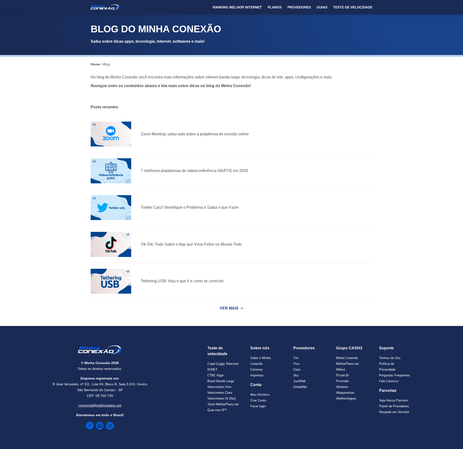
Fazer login (258, 406)
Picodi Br (342, 375)
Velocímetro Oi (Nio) (221, 398)
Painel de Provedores (394, 406)
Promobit (342, 381)
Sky (296, 375)
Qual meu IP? (217, 410)
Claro (296, 369)
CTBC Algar (215, 375)
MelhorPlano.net (347, 364)
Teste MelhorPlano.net (223, 404)
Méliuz (340, 369)
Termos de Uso (389, 358)
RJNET (212, 369)
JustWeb (299, 381)
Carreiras (256, 369)
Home (95, 64)
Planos (275, 7)
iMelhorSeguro (346, 398)
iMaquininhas (345, 392)
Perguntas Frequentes (394, 375)
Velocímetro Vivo (219, 387)
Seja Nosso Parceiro (393, 400)
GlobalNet (300, 387)
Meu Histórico (260, 394)
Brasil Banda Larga (220, 381)
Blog (106, 64)
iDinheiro (342, 387)
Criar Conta (258, 400)
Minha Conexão (347, 358)
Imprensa (256, 375)
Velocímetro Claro (219, 392)
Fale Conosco (388, 381)
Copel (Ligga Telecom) (222, 364)
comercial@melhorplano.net (99, 405)
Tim (296, 358)
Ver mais (229, 308)
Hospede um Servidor (394, 412)
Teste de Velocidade (352, 7)
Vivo (296, 364)
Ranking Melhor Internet (237, 7)
